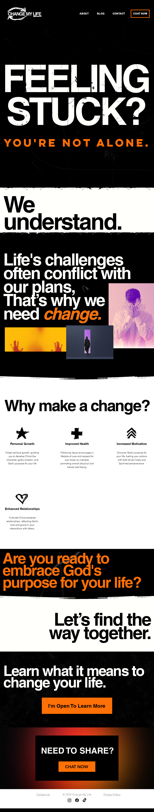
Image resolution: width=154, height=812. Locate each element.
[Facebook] (77, 800)
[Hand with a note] (25, 14)
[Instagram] (69, 800)
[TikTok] (84, 800)
